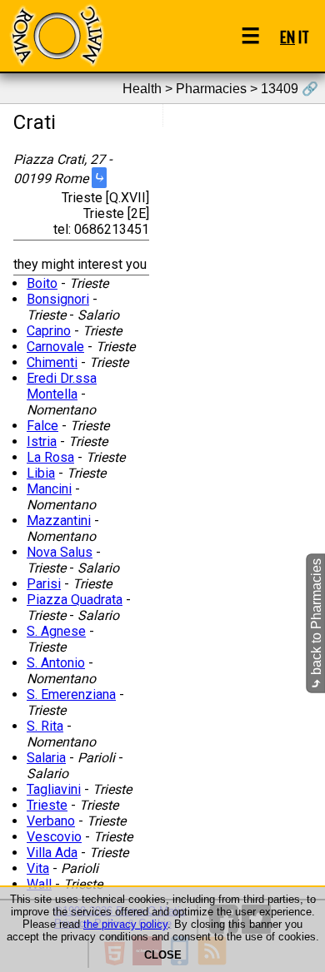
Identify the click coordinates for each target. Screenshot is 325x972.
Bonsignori (58, 299)
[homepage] (56, 35)
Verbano (51, 821)
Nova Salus (59, 552)
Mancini (49, 489)
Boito (42, 283)
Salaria (46, 758)
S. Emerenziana (71, 694)
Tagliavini (54, 789)
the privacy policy (125, 924)
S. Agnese (56, 631)
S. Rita (45, 726)
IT (303, 36)
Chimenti (52, 362)
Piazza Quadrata (74, 600)
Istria (42, 441)
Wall (39, 884)
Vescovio (54, 837)
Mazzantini (59, 520)
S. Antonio (56, 663)
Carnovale (55, 347)
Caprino (49, 331)
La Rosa (50, 457)
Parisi (44, 584)
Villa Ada (52, 852)
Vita (38, 868)
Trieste (47, 805)
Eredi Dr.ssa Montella (62, 386)
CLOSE (163, 955)
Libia (41, 473)
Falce (42, 426)
